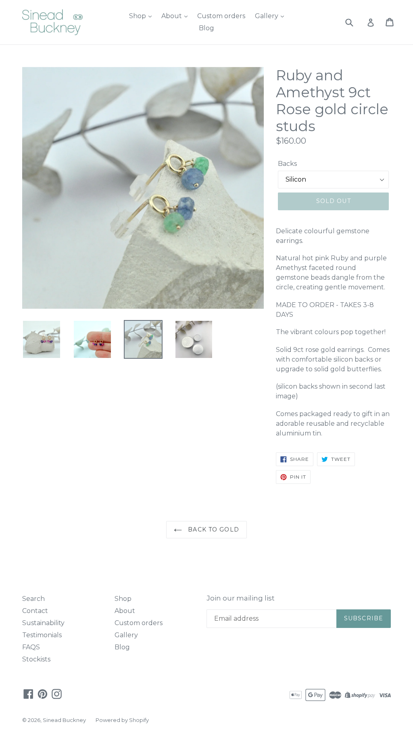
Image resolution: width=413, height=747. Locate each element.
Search (33, 599)
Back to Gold (212, 529)
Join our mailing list (240, 598)
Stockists (36, 659)
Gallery (267, 16)
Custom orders (221, 16)
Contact (35, 611)
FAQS (31, 647)
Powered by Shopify (122, 720)
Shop (138, 16)
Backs (287, 163)
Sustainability (43, 623)
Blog (206, 28)
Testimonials (42, 635)
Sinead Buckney (64, 720)
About (172, 16)
